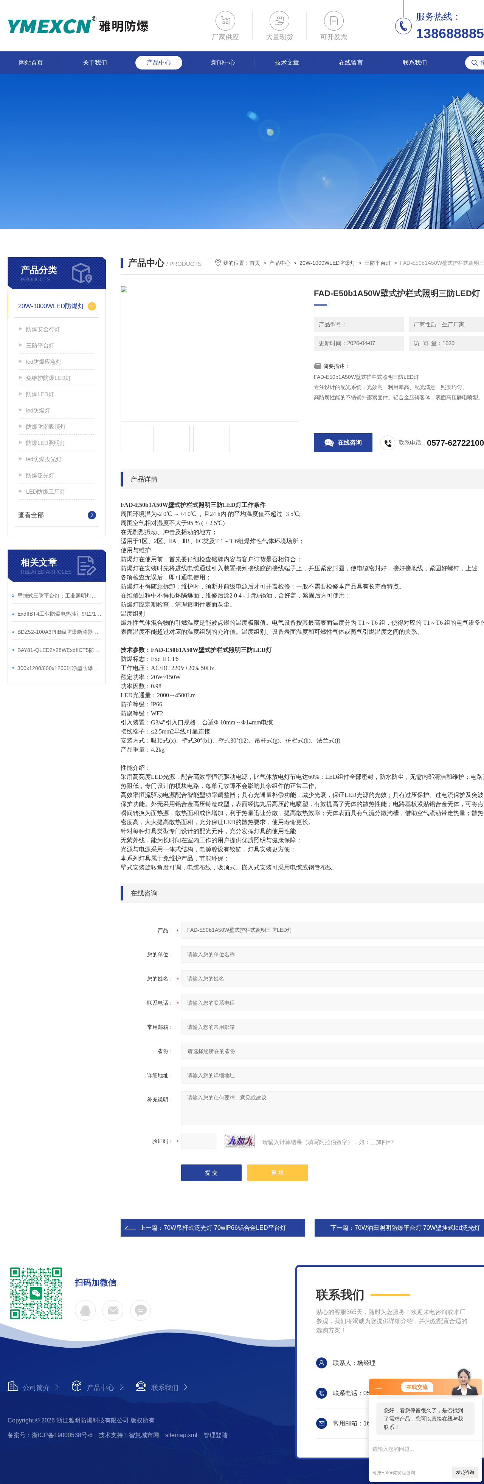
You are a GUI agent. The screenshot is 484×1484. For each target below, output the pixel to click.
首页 (255, 263)
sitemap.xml (181, 1435)
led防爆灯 (38, 410)
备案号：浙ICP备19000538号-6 (50, 1435)
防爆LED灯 (40, 394)
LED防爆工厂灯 (45, 491)
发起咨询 (465, 1472)
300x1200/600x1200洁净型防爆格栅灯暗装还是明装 (59, 668)
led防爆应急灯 (44, 361)
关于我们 (95, 62)
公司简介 (36, 1387)
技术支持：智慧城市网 (129, 1435)
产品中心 (159, 62)
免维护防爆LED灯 (48, 378)
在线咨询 (350, 442)
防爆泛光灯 (40, 475)
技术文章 (287, 62)
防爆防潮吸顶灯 (46, 426)
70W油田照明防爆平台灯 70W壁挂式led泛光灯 (417, 1228)
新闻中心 (223, 62)
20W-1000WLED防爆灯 (51, 306)
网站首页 (31, 62)
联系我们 (415, 62)
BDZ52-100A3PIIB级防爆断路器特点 (59, 632)
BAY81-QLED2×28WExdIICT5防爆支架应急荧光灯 (59, 650)
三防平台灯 (40, 345)
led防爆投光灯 (44, 459)
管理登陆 (215, 1435)
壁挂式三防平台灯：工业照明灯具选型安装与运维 (59, 596)
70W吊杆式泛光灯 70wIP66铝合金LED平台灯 (225, 1228)
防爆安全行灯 (43, 329)
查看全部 (31, 515)
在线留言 (351, 62)
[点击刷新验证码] (240, 1141)
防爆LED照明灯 (45, 443)
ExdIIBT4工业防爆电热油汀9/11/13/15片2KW (59, 614)
